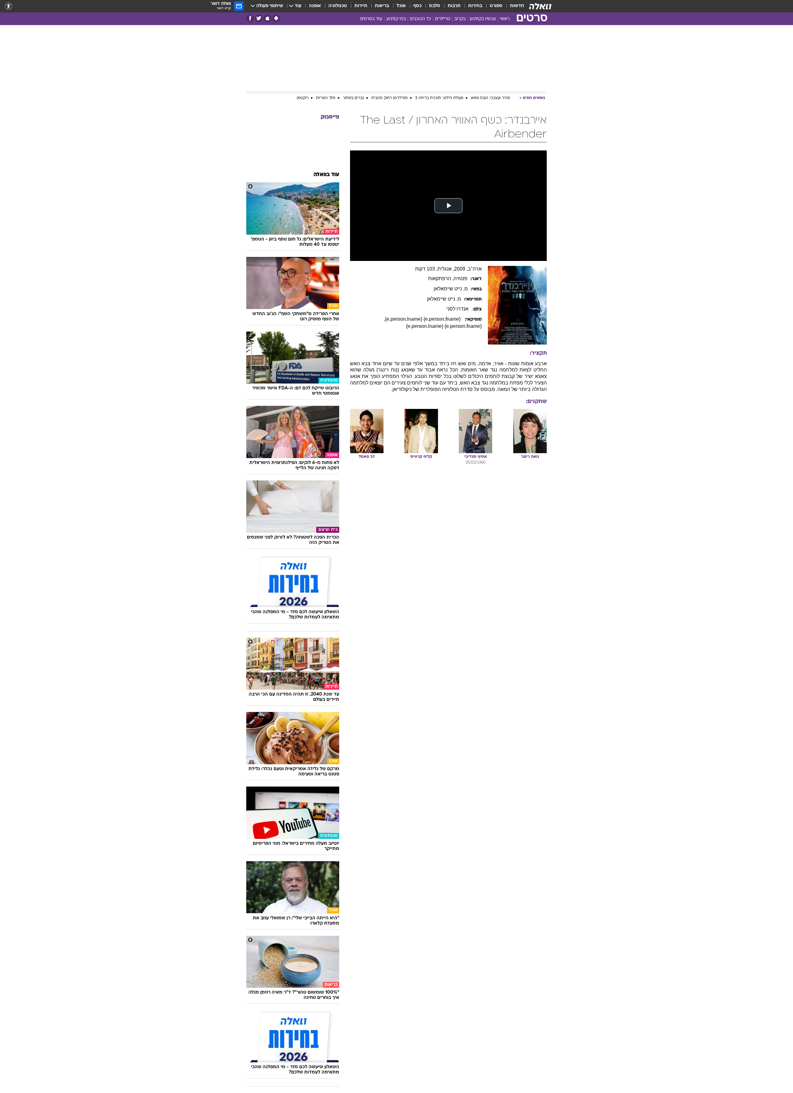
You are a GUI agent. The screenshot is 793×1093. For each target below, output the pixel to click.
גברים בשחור (353, 98)
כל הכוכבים (420, 19)
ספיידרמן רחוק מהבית (389, 98)
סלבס (434, 6)
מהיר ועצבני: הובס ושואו (490, 98)
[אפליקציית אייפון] (267, 18)
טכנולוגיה (337, 6)
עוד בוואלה (326, 174)
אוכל (401, 6)
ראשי (505, 19)
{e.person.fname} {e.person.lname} (423, 319)
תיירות (360, 6)
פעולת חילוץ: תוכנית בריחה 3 (439, 98)
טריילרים (442, 19)
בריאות (382, 6)
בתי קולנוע (396, 19)
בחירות (475, 6)
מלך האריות (325, 98)
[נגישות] (8, 6)
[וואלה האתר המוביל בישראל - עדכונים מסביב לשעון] (540, 6)
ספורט (496, 6)
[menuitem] (513, 6)
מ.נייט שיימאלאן (451, 288)
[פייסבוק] (250, 18)
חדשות (517, 6)
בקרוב (460, 19)
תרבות (454, 6)
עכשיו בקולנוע (483, 19)
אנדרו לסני (458, 308)
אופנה (315, 6)
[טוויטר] (259, 18)
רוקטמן (303, 98)
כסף (417, 6)
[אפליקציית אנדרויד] (276, 18)
